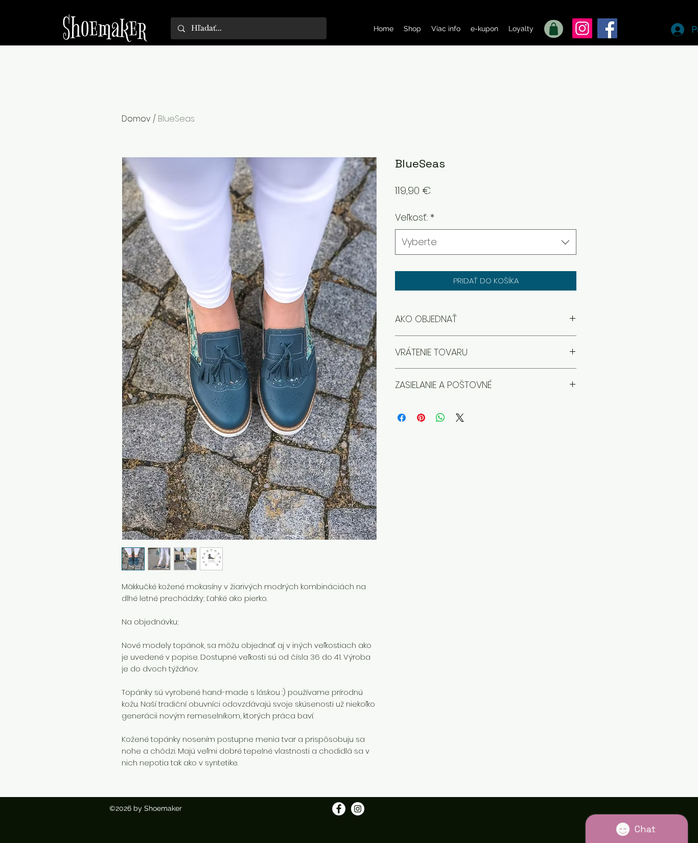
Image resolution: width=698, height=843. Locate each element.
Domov (136, 119)
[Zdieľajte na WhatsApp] (440, 418)
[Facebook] (607, 28)
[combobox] (485, 242)
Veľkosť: (414, 217)
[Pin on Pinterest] (421, 418)
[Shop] (553, 29)
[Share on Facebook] (401, 418)
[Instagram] (582, 28)
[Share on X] (460, 418)
